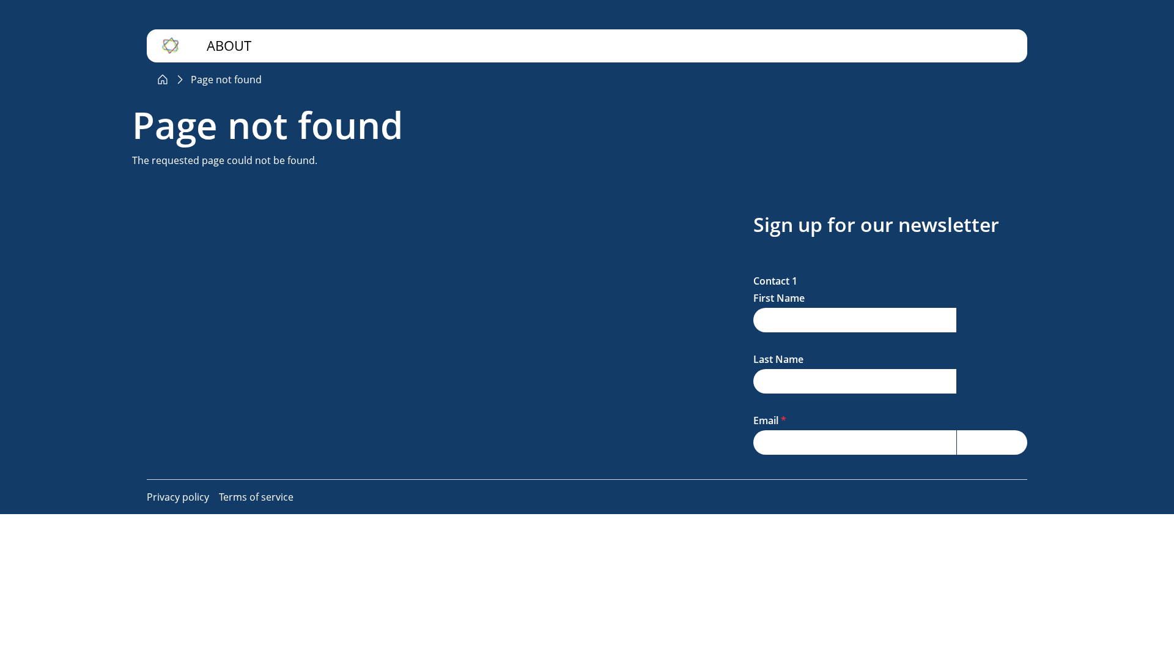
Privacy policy (178, 497)
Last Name (778, 359)
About (229, 45)
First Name (779, 298)
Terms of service (256, 497)
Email (765, 420)
